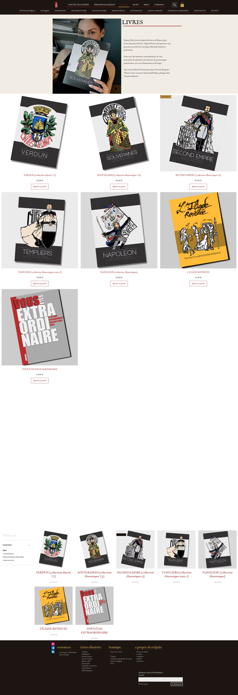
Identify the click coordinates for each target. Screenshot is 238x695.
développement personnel (13, 557)
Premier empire (87, 656)
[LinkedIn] (53, 651)
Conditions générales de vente (119, 659)
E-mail (141, 675)
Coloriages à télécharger (68, 652)
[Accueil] (56, 4)
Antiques (85, 652)
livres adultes (8, 560)
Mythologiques (87, 670)
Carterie (113, 656)
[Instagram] (53, 644)
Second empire (87, 659)
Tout (5, 550)
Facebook (139, 661)
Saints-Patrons (86, 668)
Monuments (86, 663)
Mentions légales (116, 661)
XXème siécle (86, 661)
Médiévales (86, 654)
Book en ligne (64, 654)
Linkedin (139, 659)
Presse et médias (142, 652)
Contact (139, 654)
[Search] (174, 5)
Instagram (139, 656)
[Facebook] (53, 647)
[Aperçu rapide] (40, 133)
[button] (182, 4)
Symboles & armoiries (89, 666)
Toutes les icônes (116, 652)
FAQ (111, 663)
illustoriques (8, 554)
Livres (112, 654)
